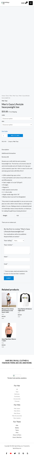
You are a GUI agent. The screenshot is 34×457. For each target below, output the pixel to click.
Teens (17, 430)
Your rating (8, 240)
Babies (17, 428)
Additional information (9, 153)
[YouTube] (11, 453)
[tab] (17, 149)
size (3, 121)
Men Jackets (17, 418)
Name (6, 256)
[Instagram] (19, 453)
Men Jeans (17, 408)
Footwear (17, 396)
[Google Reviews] (23, 453)
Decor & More (17, 435)
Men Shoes (17, 413)
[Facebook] (6, 453)
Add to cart (15, 135)
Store (7, 95)
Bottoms (17, 394)
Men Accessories (17, 415)
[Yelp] (27, 453)
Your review (8, 245)
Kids (17, 425)
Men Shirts (17, 411)
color (3, 115)
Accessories (17, 399)
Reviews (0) (5, 157)
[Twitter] (15, 453)
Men (11, 95)
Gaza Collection (17, 437)
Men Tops (15, 95)
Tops (17, 391)
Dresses (17, 401)
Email (6, 264)
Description (5, 149)
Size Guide (5, 131)
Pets (17, 432)
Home (3, 95)
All (17, 389)
